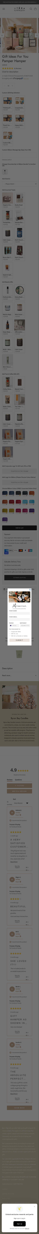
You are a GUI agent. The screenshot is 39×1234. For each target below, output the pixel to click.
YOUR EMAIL (13, 617)
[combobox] (10, 625)
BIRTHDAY (23, 623)
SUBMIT (19, 640)
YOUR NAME (13, 611)
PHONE (11, 623)
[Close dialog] (30, 590)
